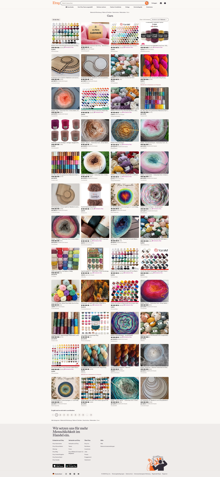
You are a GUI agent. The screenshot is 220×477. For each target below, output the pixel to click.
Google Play (71, 465)
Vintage (127, 7)
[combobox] (102, 3)
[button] (57, 474)
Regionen (164, 474)
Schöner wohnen (101, 7)
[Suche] (147, 3)
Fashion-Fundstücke (115, 7)
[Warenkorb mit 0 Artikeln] (165, 3)
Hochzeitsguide (138, 7)
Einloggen (154, 3)
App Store (58, 465)
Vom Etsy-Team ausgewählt (85, 7)
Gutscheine (149, 7)
